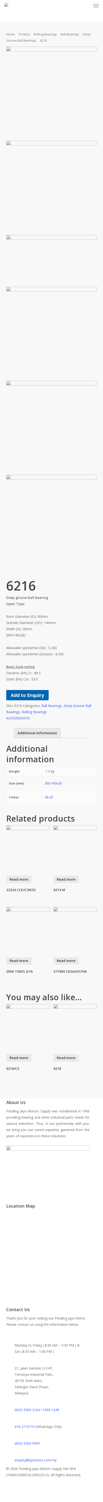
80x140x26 (53, 783)
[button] (96, 5)
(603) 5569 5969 (27, 1443)
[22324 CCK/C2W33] (28, 847)
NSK (19, 718)
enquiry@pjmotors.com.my (36, 1460)
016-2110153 (25, 1426)
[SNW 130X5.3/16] (28, 928)
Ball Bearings (70, 34)
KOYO (11, 718)
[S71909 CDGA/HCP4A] (75, 928)
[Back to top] (51, 1499)
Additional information (37, 733)
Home (10, 34)
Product (24, 34)
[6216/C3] (28, 1026)
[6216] (75, 1026)
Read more (19, 879)
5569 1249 (51, 1410)
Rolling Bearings (45, 34)
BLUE (49, 797)
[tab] (37, 733)
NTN (26, 718)
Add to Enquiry (27, 695)
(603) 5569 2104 (27, 1410)
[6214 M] (75, 847)
